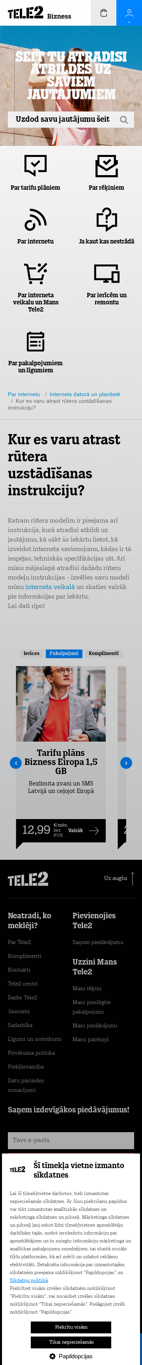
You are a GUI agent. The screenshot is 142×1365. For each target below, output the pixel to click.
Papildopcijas (76, 1356)
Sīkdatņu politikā (29, 1280)
